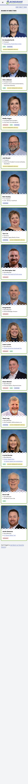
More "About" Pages (21, 7)
